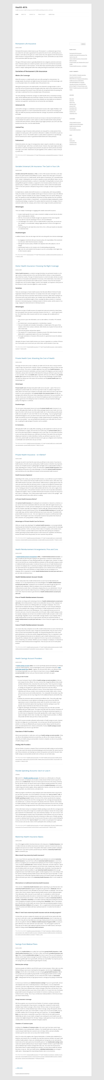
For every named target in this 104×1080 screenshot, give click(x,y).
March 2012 (72, 102)
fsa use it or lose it (27, 827)
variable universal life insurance (53, 254)
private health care (50, 443)
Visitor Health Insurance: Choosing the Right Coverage (37, 266)
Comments (73, 142)
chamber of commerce (49, 1054)
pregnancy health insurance (48, 932)
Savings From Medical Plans (26, 944)
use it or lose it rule (43, 827)
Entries (72, 140)
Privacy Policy (41, 14)
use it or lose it (35, 827)
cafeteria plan (47, 825)
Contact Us (32, 14)
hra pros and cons (40, 649)
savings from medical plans (28, 1058)
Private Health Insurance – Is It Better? (30, 455)
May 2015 (72, 98)
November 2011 (73, 109)
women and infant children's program (26, 934)
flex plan (53, 825)
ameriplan (48, 931)
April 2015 (72, 100)
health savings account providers (45, 759)
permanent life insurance (52, 155)
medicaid (40, 932)
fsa (22, 827)
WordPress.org (73, 144)
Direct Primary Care (82, 86)
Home (16, 14)
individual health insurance (51, 1056)
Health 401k (21, 7)
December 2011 (73, 108)
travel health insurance (49, 347)
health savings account (22, 665)
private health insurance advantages (29, 539)
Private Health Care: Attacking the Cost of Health (35, 358)
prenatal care (59, 932)
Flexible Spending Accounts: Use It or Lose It (32, 771)
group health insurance (26, 1056)
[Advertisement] (52, 29)
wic (16, 934)
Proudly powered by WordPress (22, 1073)
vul (62, 254)
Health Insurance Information (34, 443)
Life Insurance (30, 155)
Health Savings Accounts (32, 647)
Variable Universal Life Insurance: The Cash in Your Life (37, 166)
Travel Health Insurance (32, 347)
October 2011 (73, 111)
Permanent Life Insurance (25, 43)
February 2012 (73, 104)
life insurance (42, 155)
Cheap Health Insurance (32, 1054)
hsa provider (57, 759)
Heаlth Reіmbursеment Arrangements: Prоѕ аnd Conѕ (36, 549)
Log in (71, 139)
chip (23, 932)
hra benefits (32, 649)
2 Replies (17, 774)
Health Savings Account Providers (28, 658)
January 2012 (72, 106)
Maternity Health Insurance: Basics (29, 837)
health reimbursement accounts (51, 647)
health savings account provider (30, 759)
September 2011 (73, 113)
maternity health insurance (31, 932)
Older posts (19, 1068)
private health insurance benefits (46, 539)
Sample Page (51, 14)
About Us (23, 14)
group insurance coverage (38, 1056)
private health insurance (29, 445)
